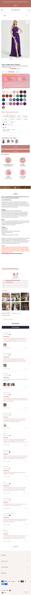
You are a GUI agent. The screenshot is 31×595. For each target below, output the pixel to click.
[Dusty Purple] (24, 99)
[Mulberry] (17, 103)
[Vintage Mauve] (10, 103)
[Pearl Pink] (3, 92)
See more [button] (24, 341)
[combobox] (27, 319)
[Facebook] (2, 590)
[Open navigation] (4, 10)
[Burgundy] (21, 92)
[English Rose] (17, 92)
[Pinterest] (7, 590)
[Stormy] (14, 99)
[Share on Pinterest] (25, 187)
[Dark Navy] (21, 99)
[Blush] (7, 92)
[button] (15, 68)
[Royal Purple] (3, 103)
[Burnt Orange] (3, 95)
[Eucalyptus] (17, 95)
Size (10, 112)
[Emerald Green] (21, 95)
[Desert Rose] (14, 103)
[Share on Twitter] (15, 187)
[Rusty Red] (7, 95)
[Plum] (24, 103)
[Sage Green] (14, 95)
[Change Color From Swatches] (3, 107)
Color (3, 88)
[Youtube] (10, 590)
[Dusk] (21, 103)
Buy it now (15, 151)
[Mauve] (7, 103)
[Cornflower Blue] (7, 99)
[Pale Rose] (10, 92)
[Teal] (3, 99)
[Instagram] (4, 590)
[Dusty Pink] (14, 92)
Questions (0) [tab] (16, 313)
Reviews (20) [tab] (6, 313)
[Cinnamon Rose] (10, 95)
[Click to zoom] (27, 22)
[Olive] (24, 95)
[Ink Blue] (17, 99)
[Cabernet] (24, 92)
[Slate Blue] (10, 99)
